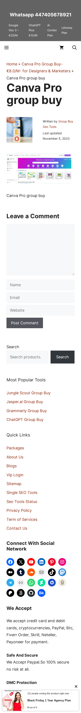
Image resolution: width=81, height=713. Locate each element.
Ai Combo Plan (52, 30)
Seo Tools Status (21, 501)
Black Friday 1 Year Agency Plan (49, 700)
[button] (74, 47)
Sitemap (13, 483)
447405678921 (53, 14)
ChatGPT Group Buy (24, 419)
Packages (15, 448)
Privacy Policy (19, 510)
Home (11, 64)
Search (12, 347)
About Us (14, 457)
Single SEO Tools (21, 492)
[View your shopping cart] (61, 47)
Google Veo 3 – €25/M (14, 30)
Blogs (11, 466)
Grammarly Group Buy (26, 410)
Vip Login (15, 475)
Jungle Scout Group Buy (28, 393)
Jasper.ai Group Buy (24, 401)
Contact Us (16, 528)
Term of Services (21, 519)
